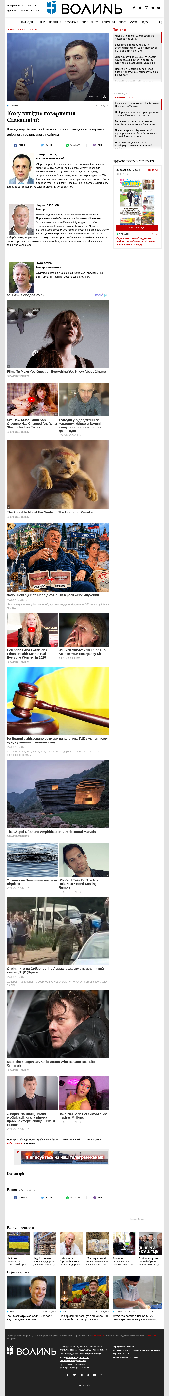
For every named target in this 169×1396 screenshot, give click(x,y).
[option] (137, 239)
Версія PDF (153, 170)
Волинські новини (16, 29)
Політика (55, 22)
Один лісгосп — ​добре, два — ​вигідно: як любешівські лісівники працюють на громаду (135, 241)
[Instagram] (146, 9)
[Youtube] (159, 9)
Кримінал (108, 22)
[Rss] (101, 1375)
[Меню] (8, 22)
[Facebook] (134, 9)
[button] (32, 5)
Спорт (122, 22)
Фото (133, 22)
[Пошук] (160, 22)
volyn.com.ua (14, 1143)
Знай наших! (90, 22)
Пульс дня (27, 22)
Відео (144, 22)
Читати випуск (137, 227)
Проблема (71, 22)
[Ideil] (84, 1385)
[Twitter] (140, 9)
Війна (41, 22)
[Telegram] (152, 9)
